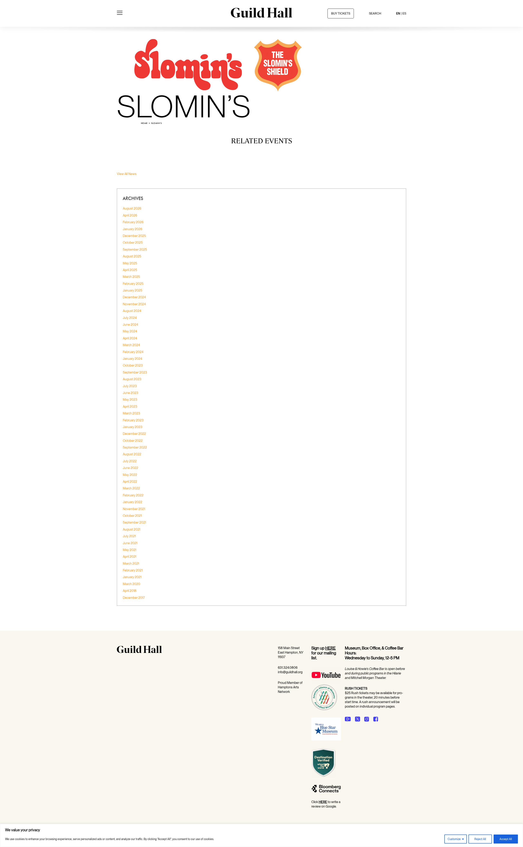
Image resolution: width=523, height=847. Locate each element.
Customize (454, 839)
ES (404, 13)
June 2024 (130, 324)
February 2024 (133, 352)
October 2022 (133, 441)
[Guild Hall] (261, 16)
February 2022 (133, 495)
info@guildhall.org (290, 672)
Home (144, 123)
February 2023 (133, 420)
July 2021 (129, 536)
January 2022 (132, 502)
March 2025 (131, 277)
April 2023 (130, 406)
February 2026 (133, 222)
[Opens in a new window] (326, 682)
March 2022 (131, 488)
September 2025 (135, 249)
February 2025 (133, 284)
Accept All (506, 839)
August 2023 (132, 379)
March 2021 (131, 563)
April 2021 (129, 557)
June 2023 (130, 393)
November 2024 (134, 304)
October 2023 (133, 365)
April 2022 (130, 482)
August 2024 (132, 311)
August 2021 (131, 529)
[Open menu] (120, 13)
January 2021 (132, 577)
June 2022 (130, 468)
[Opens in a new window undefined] (348, 719)
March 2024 (131, 345)
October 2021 (132, 516)
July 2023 (130, 386)
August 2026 (132, 208)
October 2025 (133, 243)
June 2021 (130, 543)
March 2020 (131, 584)
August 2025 (132, 256)
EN (398, 13)
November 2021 (134, 509)
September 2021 (134, 522)
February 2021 (133, 570)
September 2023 (135, 372)
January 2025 (132, 290)
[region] (261, 835)
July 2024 (130, 318)
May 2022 (130, 475)
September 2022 (135, 447)
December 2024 (134, 297)
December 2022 (134, 434)
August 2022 (132, 454)
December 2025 (134, 236)
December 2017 (134, 598)
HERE (330, 648)
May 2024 (130, 331)
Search (375, 13)
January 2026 (132, 229)
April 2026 (130, 215)
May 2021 (129, 550)
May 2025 (130, 263)
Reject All (480, 839)
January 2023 (132, 427)
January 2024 (132, 359)
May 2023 (130, 400)
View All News (126, 174)
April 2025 (130, 270)
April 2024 (130, 338)
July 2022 (130, 461)
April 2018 (129, 591)
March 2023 (131, 413)
